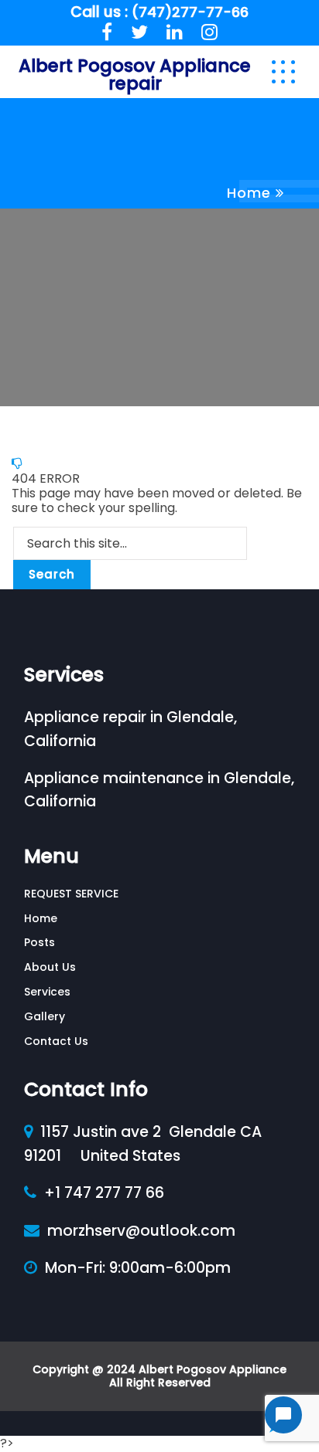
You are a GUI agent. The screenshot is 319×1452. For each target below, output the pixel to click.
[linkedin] (174, 32)
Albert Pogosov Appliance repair (135, 74)
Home (249, 192)
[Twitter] (139, 32)
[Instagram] (209, 32)
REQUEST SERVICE (71, 893)
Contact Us (56, 1041)
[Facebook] (106, 32)
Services (47, 991)
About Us (50, 967)
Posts (39, 942)
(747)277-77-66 (190, 12)
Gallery (44, 1016)
